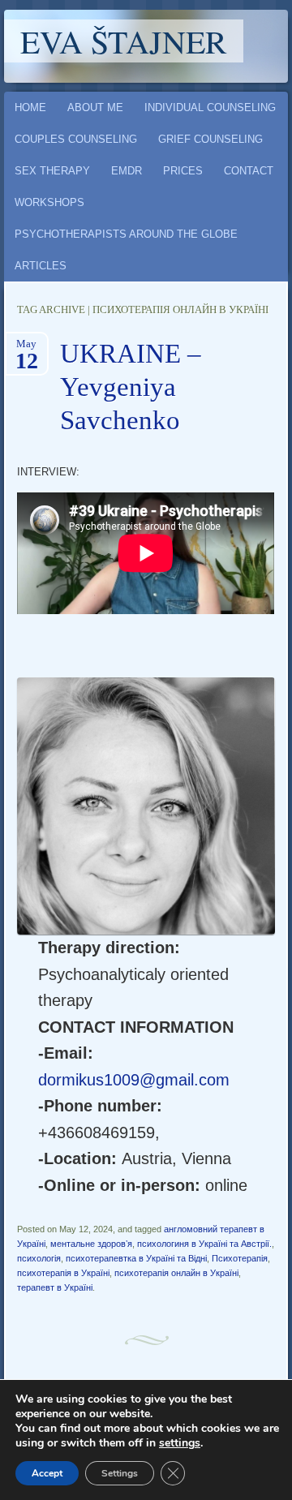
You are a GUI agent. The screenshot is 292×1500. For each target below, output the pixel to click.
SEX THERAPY (52, 171)
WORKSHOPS (49, 202)
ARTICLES (41, 266)
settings (179, 1443)
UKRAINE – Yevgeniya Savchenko (130, 387)
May (26, 348)
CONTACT (248, 171)
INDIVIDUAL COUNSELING (210, 107)
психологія (39, 1258)
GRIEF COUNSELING (210, 139)
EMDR (126, 171)
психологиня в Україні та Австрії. (204, 1244)
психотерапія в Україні (63, 1273)
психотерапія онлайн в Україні (176, 1273)
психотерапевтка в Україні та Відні (136, 1258)
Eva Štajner (123, 40)
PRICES (183, 171)
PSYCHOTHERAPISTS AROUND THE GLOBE (126, 234)
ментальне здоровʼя (91, 1244)
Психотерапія (240, 1258)
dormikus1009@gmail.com (134, 1080)
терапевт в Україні (54, 1287)
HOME (30, 107)
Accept (47, 1473)
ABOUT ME (95, 107)
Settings (119, 1473)
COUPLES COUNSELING (76, 139)
